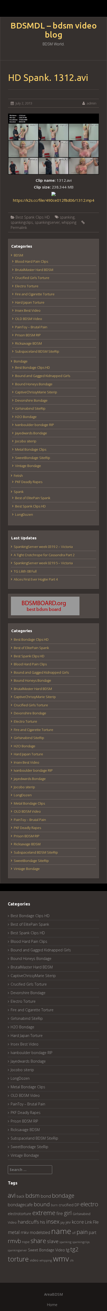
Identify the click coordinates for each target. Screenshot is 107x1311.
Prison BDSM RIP (28, 335)
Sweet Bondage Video (46, 1249)
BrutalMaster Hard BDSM (34, 269)
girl (68, 1213)
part (92, 1232)
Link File (92, 1222)
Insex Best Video (28, 310)
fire (59, 1213)
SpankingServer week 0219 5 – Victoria (43, 563)
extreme (43, 1212)
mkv (25, 1232)
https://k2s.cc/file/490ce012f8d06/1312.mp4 (53, 200)
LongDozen (24, 514)
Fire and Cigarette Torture (35, 294)
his (42, 1222)
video (34, 1260)
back (20, 1196)
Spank (18, 491)
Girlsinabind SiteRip (30, 408)
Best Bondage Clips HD (32, 367)
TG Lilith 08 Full (25, 571)
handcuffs (28, 1222)
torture (18, 1258)
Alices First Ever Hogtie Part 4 (36, 579)
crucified (66, 1204)
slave (52, 1241)
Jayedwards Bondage (31, 433)
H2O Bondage (26, 416)
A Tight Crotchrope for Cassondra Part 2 (44, 555)
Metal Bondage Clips (30, 449)
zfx (71, 1260)
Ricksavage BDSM (28, 343)
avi (12, 1195)
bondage (63, 1195)
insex (52, 1221)
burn (54, 1205)
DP (77, 1204)
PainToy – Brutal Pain (31, 327)
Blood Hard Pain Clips (31, 261)
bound (42, 1204)
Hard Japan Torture (29, 302)
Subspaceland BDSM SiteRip (37, 351)
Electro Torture (26, 286)
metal (14, 1232)
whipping (69, 222)
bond (46, 1196)
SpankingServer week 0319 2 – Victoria (43, 546)
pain (82, 1232)
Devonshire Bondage (31, 400)
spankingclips (22, 222)
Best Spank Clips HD (33, 217)
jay (63, 1222)
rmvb (14, 1241)
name (61, 1231)
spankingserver (47, 222)
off (74, 1233)
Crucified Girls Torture (32, 277)
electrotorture (19, 1213)
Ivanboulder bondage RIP (34, 424)
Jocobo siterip (25, 441)
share (38, 1241)
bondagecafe (20, 1205)
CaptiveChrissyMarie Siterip (36, 392)
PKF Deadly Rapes (28, 481)
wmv (61, 1258)
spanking (67, 217)
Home (52, 1304)
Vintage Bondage (28, 465)
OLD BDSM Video (28, 318)
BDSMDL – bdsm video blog (53, 30)
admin (91, 103)
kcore (78, 1221)
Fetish (18, 475)
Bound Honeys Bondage (33, 384)
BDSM (18, 255)
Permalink (19, 227)
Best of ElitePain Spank (32, 498)
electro (89, 1204)
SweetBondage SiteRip (32, 457)
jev (68, 1222)
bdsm (32, 1195)
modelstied (40, 1232)
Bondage (21, 361)
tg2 (74, 1249)
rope (26, 1241)
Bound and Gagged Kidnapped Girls (42, 375)
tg (67, 1250)
